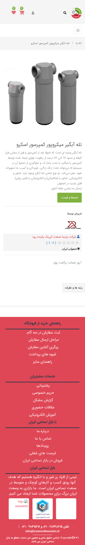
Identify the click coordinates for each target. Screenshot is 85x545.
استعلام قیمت (69, 197)
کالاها (79, 43)
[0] (22, 13)
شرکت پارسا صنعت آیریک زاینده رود (54, 236)
